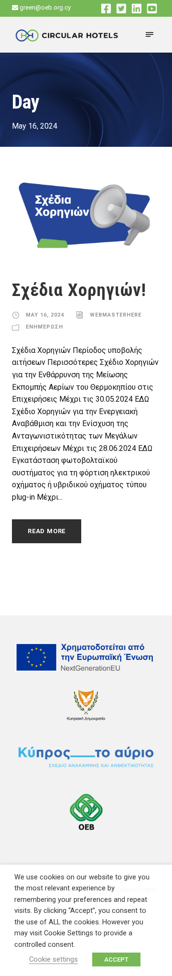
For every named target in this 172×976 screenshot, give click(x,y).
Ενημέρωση (44, 327)
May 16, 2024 (45, 315)
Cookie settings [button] (53, 959)
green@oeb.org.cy (45, 7)
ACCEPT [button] (116, 959)
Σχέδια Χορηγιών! (79, 290)
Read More (46, 531)
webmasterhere (115, 315)
